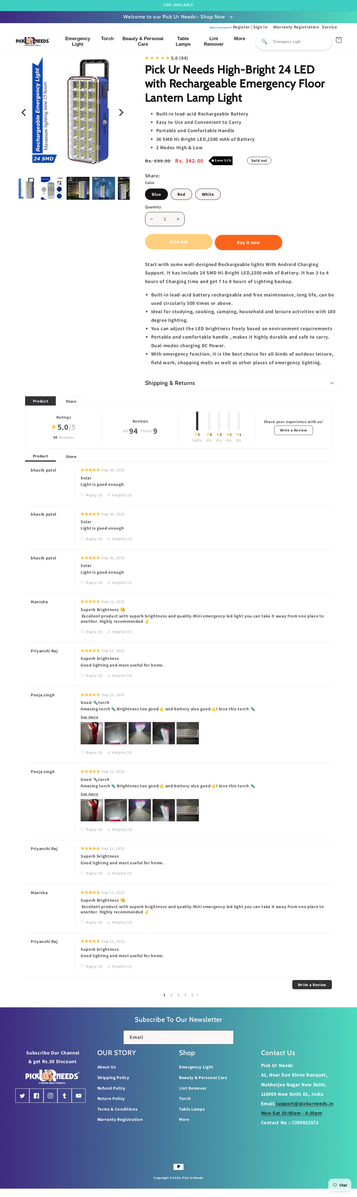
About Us (106, 1067)
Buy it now (248, 242)
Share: (152, 175)
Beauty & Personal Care (142, 41)
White (208, 194)
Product (40, 401)
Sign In (260, 27)
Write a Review (293, 430)
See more (89, 717)
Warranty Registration (296, 27)
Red (181, 194)
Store (71, 401)
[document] (72, 112)
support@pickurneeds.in (305, 1103)
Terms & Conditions (117, 1109)
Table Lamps (183, 41)
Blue (156, 194)
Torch (107, 38)
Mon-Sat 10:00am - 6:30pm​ (291, 1113)
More (239, 38)
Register (230, 27)
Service (329, 27)
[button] (242, 383)
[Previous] (24, 112)
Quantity (153, 206)
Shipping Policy (113, 1077)
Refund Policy (111, 1088)
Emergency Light (77, 41)
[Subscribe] (226, 1037)
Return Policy (111, 1098)
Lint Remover (214, 41)
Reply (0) (94, 495)
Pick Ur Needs (192, 1178)
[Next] (121, 112)
